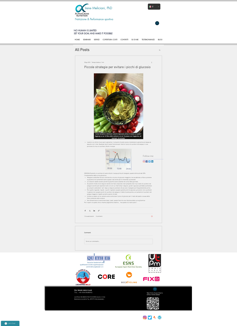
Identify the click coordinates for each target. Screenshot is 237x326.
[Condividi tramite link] (99, 211)
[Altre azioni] (152, 62)
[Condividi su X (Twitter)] (90, 211)
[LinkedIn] (152, 161)
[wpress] (160, 317)
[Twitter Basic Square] (149, 161)
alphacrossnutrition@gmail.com (89, 297)
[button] (160, 50)
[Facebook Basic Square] (147, 161)
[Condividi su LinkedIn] (94, 211)
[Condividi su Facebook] (85, 211)
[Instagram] (144, 161)
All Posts (82, 50)
